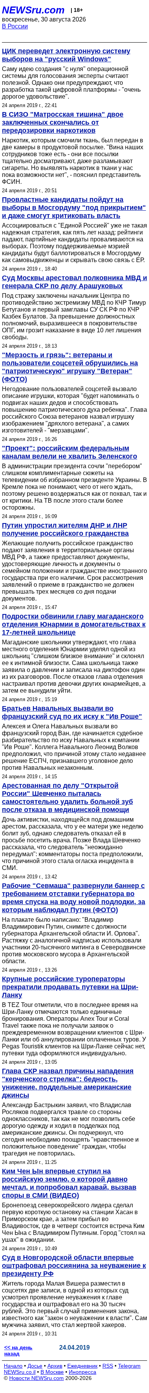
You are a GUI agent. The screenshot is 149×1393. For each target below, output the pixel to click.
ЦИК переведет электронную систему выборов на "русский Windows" (66, 55)
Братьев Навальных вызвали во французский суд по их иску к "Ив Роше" (72, 712)
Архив (54, 1366)
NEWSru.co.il (20, 1372)
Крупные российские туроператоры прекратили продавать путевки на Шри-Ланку (70, 987)
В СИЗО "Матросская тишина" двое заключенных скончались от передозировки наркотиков (62, 122)
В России (15, 26)
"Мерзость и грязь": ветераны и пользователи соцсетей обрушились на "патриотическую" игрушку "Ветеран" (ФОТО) (70, 367)
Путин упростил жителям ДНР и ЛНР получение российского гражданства (65, 529)
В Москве (52, 1372)
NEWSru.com (33, 10)
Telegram (129, 1366)
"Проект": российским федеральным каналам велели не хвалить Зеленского (69, 452)
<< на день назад (18, 1350)
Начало (13, 1366)
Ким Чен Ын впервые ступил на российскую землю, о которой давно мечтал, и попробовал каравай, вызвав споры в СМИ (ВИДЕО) (69, 1183)
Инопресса (82, 1372)
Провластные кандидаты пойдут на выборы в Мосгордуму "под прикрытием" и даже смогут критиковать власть (74, 208)
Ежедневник (82, 1366)
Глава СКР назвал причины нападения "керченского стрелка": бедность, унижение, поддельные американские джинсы (68, 1083)
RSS (107, 1366)
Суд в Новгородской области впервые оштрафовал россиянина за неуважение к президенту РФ (74, 1265)
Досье (35, 1366)
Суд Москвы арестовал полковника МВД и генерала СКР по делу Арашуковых (74, 282)
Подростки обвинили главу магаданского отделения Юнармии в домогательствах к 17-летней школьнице (74, 624)
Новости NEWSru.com (36, 1378)
